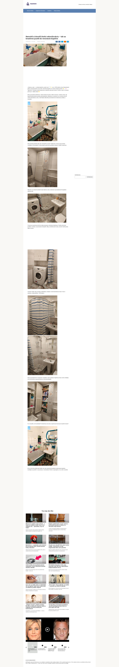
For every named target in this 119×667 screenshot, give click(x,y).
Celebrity (49, 10)
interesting (43, 41)
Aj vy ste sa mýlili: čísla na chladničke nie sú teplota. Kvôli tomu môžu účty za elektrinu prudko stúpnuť (36, 586)
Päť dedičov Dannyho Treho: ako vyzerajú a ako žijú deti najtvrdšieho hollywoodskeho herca (58, 566)
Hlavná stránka (30, 10)
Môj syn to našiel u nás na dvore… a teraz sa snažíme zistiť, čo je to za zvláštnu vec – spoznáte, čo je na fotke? (35, 525)
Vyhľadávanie (77, 174)
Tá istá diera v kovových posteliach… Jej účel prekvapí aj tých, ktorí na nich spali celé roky (58, 606)
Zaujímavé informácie (40, 10)
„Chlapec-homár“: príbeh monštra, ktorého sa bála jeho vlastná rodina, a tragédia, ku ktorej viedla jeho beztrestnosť (36, 606)
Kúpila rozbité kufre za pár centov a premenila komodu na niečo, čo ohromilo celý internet (58, 525)
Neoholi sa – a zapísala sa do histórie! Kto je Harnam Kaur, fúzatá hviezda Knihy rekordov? (36, 546)
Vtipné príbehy (57, 10)
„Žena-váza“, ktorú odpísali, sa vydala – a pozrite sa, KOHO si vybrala (59, 585)
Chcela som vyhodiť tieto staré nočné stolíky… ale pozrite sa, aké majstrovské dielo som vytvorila (59, 546)
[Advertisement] (59, 23)
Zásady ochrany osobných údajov (85, 4)
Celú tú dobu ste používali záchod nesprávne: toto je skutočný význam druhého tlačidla (35, 566)
